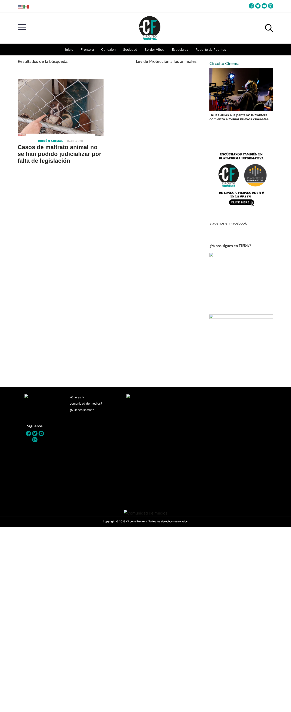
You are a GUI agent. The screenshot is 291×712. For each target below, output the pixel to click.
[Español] (26, 6)
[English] (20, 6)
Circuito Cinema (224, 64)
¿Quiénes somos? (82, 410)
